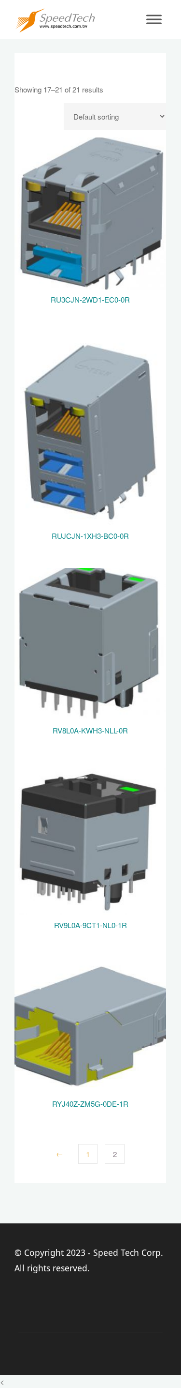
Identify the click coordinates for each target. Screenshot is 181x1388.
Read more (90, 209)
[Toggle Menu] (154, 19)
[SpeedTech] (55, 19)
